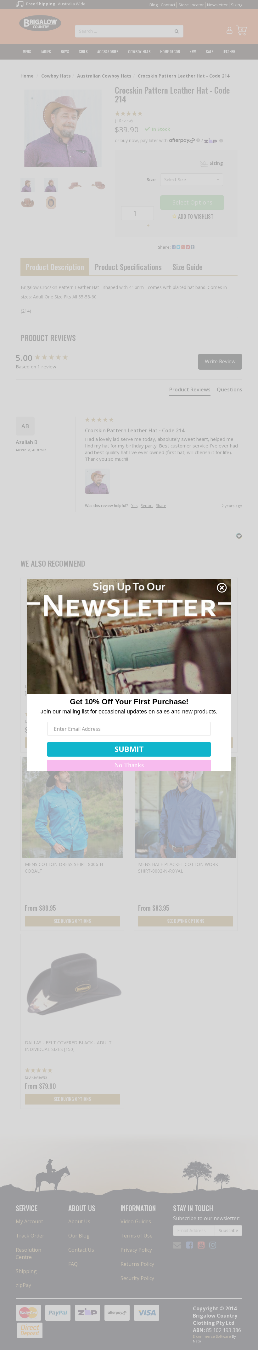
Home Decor (170, 51)
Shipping (26, 1271)
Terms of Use (137, 1235)
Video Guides (136, 1221)
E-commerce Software (212, 1336)
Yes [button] (134, 505)
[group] (49, 357)
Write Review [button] (220, 361)
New (192, 51)
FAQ (73, 1264)
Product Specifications (128, 266)
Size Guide (187, 266)
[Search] (177, 31)
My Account (29, 1221)
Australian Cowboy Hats (104, 76)
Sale (209, 51)
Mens (27, 51)
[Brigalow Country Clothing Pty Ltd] (40, 22)
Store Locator (191, 5)
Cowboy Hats (139, 51)
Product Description (54, 266)
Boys (65, 51)
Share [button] (161, 505)
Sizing (236, 5)
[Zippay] (213, 140)
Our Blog (79, 1235)
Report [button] (147, 505)
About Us (79, 1221)
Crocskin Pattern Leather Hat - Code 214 (183, 76)
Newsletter (217, 5)
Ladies (46, 51)
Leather (228, 51)
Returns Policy (137, 1264)
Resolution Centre (28, 1253)
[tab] (189, 390)
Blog (153, 5)
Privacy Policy (136, 1249)
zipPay (23, 1285)
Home (27, 76)
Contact (168, 5)
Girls (83, 51)
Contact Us (81, 1249)
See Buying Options (72, 920)
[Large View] (27, 185)
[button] (176, 117)
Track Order (30, 1235)
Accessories (108, 51)
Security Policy (137, 1278)
